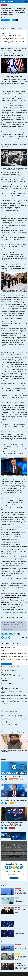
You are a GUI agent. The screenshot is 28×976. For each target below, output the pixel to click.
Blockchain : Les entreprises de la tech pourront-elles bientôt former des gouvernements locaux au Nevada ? (12, 824)
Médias (12, 802)
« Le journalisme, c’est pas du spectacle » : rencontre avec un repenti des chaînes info (14, 799)
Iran (3, 17)
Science (17, 898)
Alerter (9, 683)
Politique (12, 828)
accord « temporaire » (7, 36)
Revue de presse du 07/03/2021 (10, 777)
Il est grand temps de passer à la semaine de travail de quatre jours (21, 958)
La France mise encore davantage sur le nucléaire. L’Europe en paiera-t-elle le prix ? (20, 892)
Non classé (17, 963)
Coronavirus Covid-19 (20, 924)
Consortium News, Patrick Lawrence (14, 25)
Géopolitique (4, 5)
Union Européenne (19, 933)
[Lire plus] (10, 629)
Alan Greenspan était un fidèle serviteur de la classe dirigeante (20, 911)
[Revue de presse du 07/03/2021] (14, 768)
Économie (17, 954)
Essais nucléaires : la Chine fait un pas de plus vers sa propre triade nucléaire (20, 948)
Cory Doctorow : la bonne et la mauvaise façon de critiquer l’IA (20, 902)
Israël (6, 17)
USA (8, 17)
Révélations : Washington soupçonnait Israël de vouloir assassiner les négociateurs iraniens (21, 967)
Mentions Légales (11, 974)
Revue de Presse (14, 779)
